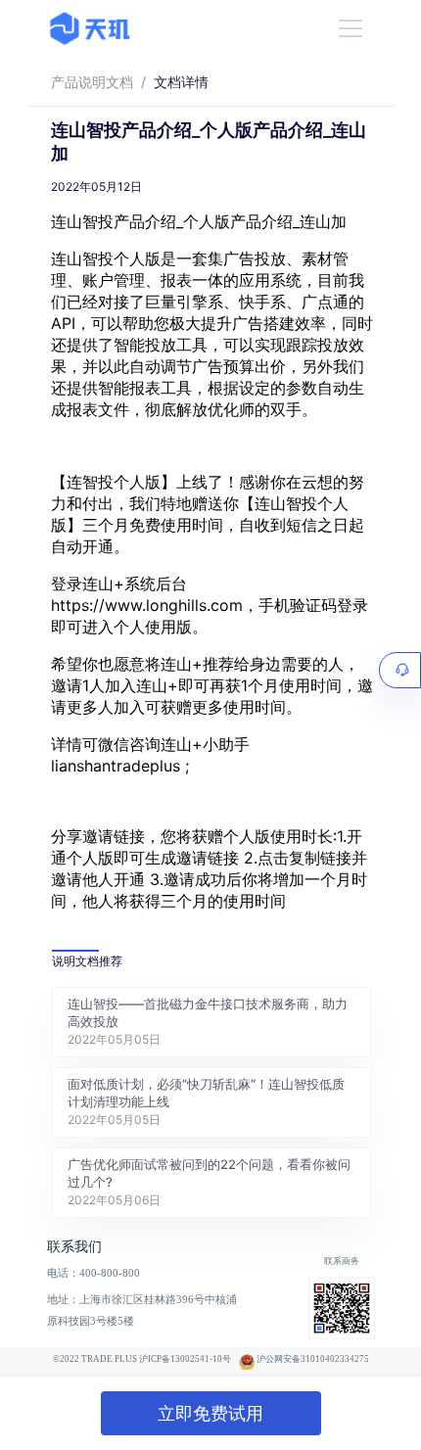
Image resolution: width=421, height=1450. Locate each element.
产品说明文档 (92, 81)
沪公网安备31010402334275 (313, 1359)
